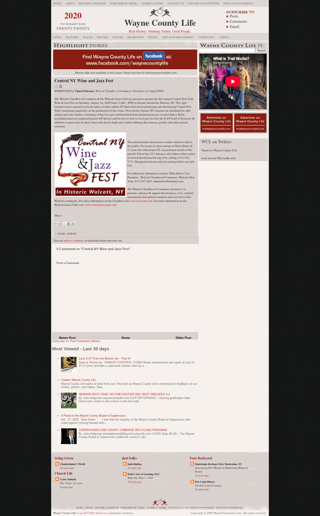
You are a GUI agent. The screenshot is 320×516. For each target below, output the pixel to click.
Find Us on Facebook (238, 3)
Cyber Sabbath (68, 479)
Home (57, 3)
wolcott (71, 233)
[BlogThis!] (60, 224)
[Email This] (56, 224)
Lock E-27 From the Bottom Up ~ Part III (104, 358)
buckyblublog (135, 464)
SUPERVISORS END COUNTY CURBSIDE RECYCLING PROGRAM (123, 430)
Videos (224, 37)
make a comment (74, 240)
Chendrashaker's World (72, 464)
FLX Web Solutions (95, 512)
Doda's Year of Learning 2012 (143, 474)
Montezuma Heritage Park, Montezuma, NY (218, 464)
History (102, 37)
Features (72, 37)
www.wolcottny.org (141, 201)
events (61, 233)
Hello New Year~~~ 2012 (140, 477)
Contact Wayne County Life (78, 379)
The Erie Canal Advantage (208, 485)
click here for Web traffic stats (218, 158)
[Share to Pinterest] (73, 224)
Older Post (183, 337)
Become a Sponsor (92, 3)
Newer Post (67, 337)
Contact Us (176, 3)
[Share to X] (64, 224)
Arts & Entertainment (178, 37)
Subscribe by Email (123, 3)
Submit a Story (152, 3)
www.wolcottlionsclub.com (100, 205)
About (70, 3)
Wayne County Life (160, 22)
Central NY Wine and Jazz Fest (83, 80)
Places (88, 37)
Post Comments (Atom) (85, 341)
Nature (118, 37)
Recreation (135, 37)
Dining (153, 37)
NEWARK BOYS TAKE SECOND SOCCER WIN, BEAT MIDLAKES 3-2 (124, 394)
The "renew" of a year (71, 483)
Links (57, 37)
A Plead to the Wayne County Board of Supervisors (93, 415)
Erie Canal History (205, 482)
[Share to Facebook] (69, 224)
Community (206, 37)
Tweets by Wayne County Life (219, 150)
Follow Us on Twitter (203, 3)
